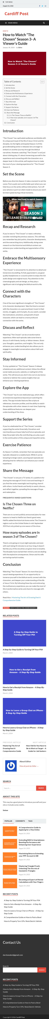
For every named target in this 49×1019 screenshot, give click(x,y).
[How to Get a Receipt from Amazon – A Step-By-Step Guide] (24, 685)
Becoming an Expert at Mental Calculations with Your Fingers (31, 880)
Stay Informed (11, 102)
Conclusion (11, 123)
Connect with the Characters (16, 96)
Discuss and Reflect (12, 99)
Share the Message (13, 113)
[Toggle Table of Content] (41, 82)
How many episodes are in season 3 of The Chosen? (24, 119)
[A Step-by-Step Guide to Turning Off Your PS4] (24, 647)
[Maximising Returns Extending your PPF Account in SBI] (10, 854)
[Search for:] (24, 788)
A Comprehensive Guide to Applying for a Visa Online (30, 828)
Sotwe (5, 810)
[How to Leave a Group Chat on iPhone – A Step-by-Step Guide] (24, 725)
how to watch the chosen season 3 (23, 608)
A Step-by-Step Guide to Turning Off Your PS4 (23, 649)
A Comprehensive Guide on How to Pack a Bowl (22, 917)
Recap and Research (13, 91)
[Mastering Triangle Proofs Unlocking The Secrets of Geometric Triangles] (10, 866)
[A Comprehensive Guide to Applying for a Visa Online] (10, 828)
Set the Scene (10, 88)
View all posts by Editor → (29, 766)
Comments (20, 821)
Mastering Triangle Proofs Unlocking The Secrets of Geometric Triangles (29, 868)
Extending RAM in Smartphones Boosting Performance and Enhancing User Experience (31, 842)
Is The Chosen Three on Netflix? (20, 115)
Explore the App (11, 104)
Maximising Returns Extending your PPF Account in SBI (31, 854)
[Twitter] (42, 6)
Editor (20, 47)
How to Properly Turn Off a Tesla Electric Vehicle (23, 921)
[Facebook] (40, 6)
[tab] (8, 821)
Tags (30, 821)
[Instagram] (45, 6)
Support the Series (12, 107)
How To (5, 31)
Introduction (10, 85)
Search (6, 966)
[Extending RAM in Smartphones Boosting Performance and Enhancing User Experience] (10, 840)
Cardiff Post (16, 13)
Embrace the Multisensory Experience (19, 93)
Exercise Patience (13, 110)
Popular (8, 821)
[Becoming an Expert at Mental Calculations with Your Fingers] (10, 880)
